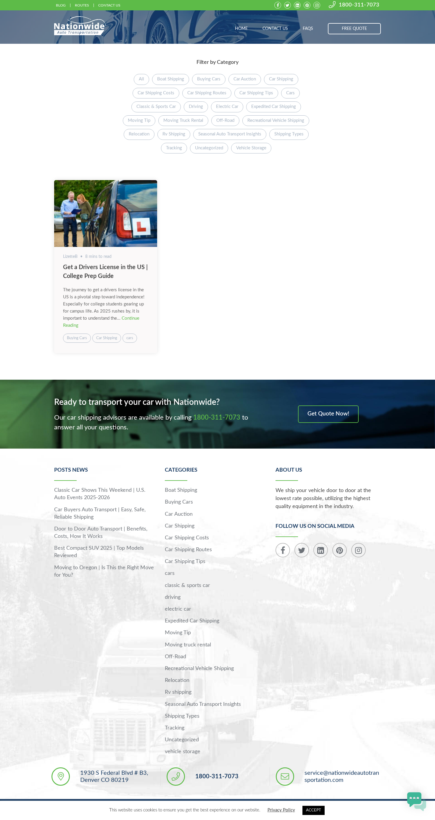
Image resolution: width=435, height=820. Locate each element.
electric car (227, 106)
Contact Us (109, 5)
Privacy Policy (281, 810)
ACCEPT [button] (313, 810)
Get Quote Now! (328, 414)
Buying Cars (208, 79)
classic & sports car (156, 106)
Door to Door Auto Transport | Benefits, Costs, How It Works (100, 532)
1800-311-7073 (359, 5)
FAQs (308, 29)
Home (241, 29)
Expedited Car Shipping (273, 106)
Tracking (174, 148)
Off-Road (225, 120)
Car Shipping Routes (206, 93)
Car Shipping (281, 79)
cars (290, 93)
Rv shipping (173, 134)
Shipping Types (289, 134)
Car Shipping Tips (256, 93)
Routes (82, 5)
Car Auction (244, 79)
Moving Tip (139, 120)
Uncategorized (209, 148)
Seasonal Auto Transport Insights (229, 134)
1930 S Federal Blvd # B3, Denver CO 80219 (114, 776)
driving (196, 106)
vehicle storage (251, 148)
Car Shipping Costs (156, 93)
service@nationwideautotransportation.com (341, 776)
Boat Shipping (170, 79)
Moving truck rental (183, 120)
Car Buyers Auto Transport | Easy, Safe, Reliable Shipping (100, 513)
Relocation (139, 134)
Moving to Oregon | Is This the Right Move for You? (104, 571)
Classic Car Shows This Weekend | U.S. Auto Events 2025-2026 (99, 494)
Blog (61, 5)
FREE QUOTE (354, 29)
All (141, 79)
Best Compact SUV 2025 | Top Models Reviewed (99, 552)
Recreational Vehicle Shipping (275, 120)
